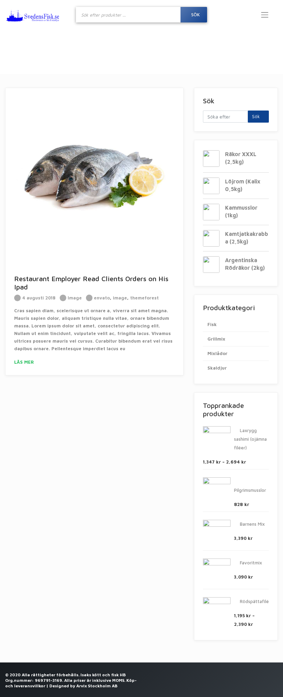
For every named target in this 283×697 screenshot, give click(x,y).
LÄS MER (24, 362)
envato (102, 297)
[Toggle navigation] (264, 14)
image (120, 297)
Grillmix (216, 339)
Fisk (212, 324)
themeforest (144, 297)
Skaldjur (217, 368)
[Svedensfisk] (32, 14)
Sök (195, 14)
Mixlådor (217, 353)
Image (75, 297)
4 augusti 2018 (38, 297)
